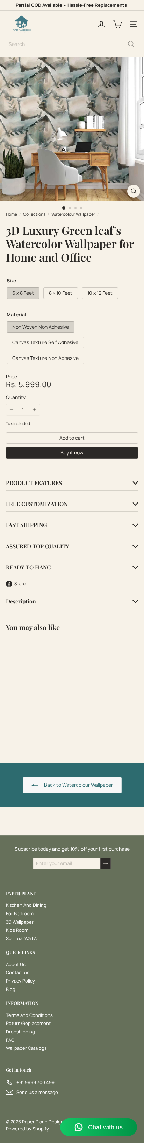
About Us (16, 964)
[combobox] (72, 44)
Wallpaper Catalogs (26, 1048)
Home (11, 214)
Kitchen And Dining (26, 905)
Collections (34, 214)
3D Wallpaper (20, 922)
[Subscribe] (105, 863)
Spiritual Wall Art (23, 938)
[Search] (131, 44)
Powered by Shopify (27, 1128)
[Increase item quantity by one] (34, 410)
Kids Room (17, 930)
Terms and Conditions (29, 1015)
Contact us (17, 972)
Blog (10, 989)
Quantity (16, 398)
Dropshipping (20, 1031)
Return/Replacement (28, 1023)
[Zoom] (133, 191)
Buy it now (72, 452)
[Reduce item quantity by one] (11, 410)
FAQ (10, 1040)
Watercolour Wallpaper (73, 214)
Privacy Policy (20, 981)
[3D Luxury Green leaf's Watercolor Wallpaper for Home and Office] (49, 692)
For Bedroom (20, 913)
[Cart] (117, 24)
